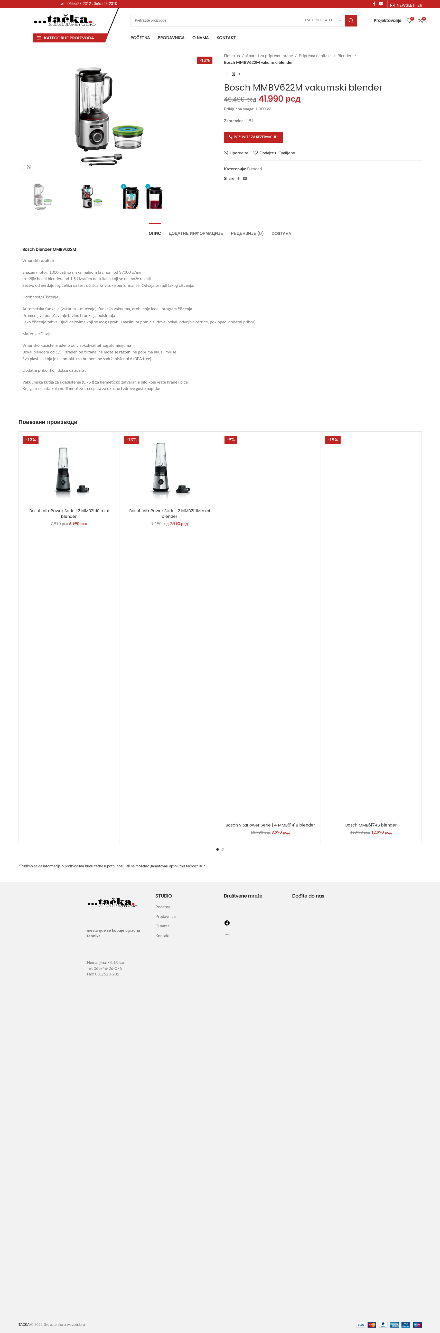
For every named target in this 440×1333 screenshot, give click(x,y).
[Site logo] (65, 20)
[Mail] (227, 936)
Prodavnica (165, 916)
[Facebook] (227, 925)
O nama (162, 926)
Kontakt (162, 936)
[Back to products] (233, 74)
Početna (162, 907)
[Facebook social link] (239, 178)
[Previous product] (227, 74)
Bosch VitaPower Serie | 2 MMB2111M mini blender (169, 513)
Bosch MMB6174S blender (371, 825)
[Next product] (239, 74)
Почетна (232, 56)
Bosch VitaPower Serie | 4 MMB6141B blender (270, 825)
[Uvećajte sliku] (28, 166)
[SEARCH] (351, 20)
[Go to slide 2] (222, 849)
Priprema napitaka (315, 56)
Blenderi (345, 56)
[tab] (155, 231)
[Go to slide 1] (217, 849)
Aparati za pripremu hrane (269, 56)
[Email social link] (245, 178)
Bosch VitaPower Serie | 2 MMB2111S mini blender (69, 513)
